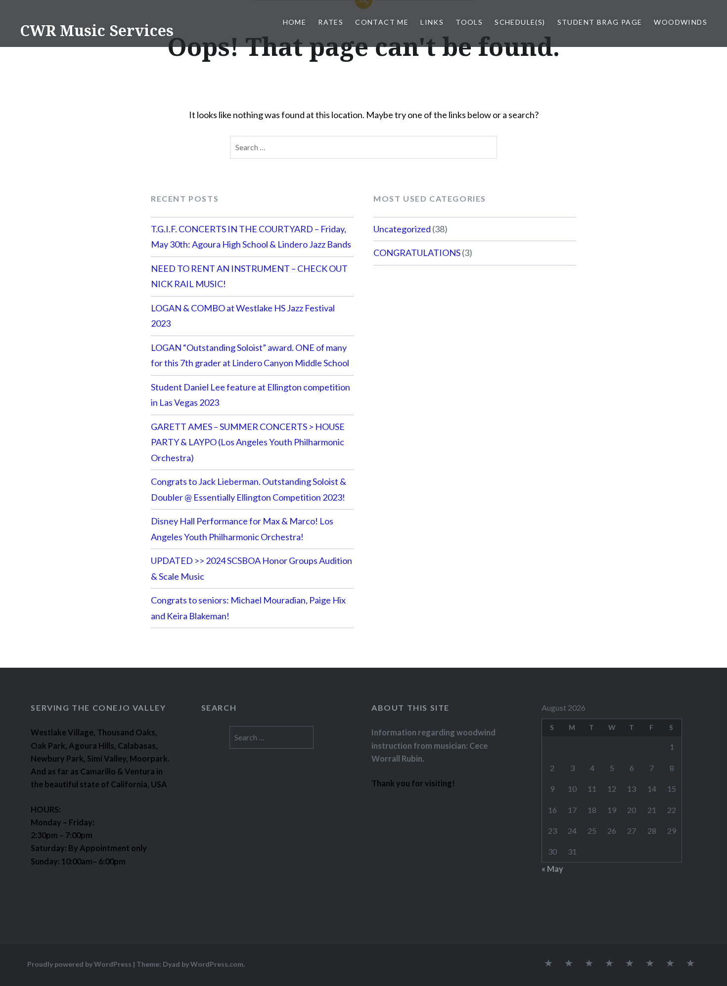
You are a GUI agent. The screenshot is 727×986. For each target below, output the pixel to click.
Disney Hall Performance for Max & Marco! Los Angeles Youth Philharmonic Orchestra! (242, 528)
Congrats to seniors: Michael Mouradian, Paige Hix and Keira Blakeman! (248, 608)
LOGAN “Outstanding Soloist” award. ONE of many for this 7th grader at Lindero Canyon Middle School (250, 355)
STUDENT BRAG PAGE (599, 22)
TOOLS (469, 22)
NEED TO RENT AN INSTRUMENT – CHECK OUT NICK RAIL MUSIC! (249, 276)
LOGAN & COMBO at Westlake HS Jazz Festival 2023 (243, 315)
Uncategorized (402, 228)
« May (552, 868)
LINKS (432, 22)
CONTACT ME (382, 22)
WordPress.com (216, 964)
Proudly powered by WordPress (79, 964)
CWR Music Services (97, 30)
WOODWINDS (680, 22)
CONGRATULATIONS (416, 252)
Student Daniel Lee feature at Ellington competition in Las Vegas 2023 (250, 395)
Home (295, 22)
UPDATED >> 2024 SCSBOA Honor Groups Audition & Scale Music (251, 568)
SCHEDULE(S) (520, 22)
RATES (330, 22)
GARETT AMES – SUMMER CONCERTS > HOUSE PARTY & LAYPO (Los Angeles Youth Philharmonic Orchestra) (248, 442)
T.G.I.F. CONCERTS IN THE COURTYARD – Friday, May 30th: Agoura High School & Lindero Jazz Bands (251, 236)
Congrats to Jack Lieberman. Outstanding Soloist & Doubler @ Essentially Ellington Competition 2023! (248, 489)
